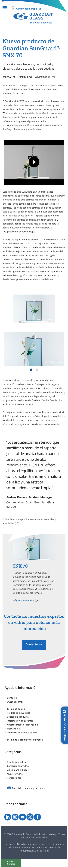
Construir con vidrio (18, 765)
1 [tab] (31, 370)
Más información (23, 600)
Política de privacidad (18, 712)
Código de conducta (18, 716)
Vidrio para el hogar (17, 769)
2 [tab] (37, 370)
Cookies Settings (11, 862)
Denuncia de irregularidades (22, 732)
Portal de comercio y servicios (28, 788)
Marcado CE (13, 728)
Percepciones (14, 777)
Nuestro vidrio (15, 773)
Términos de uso (16, 708)
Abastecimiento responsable (22, 724)
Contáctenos (34, 644)
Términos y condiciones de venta (25, 739)
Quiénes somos (15, 701)
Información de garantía (20, 720)
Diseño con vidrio (16, 761)
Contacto (12, 697)
